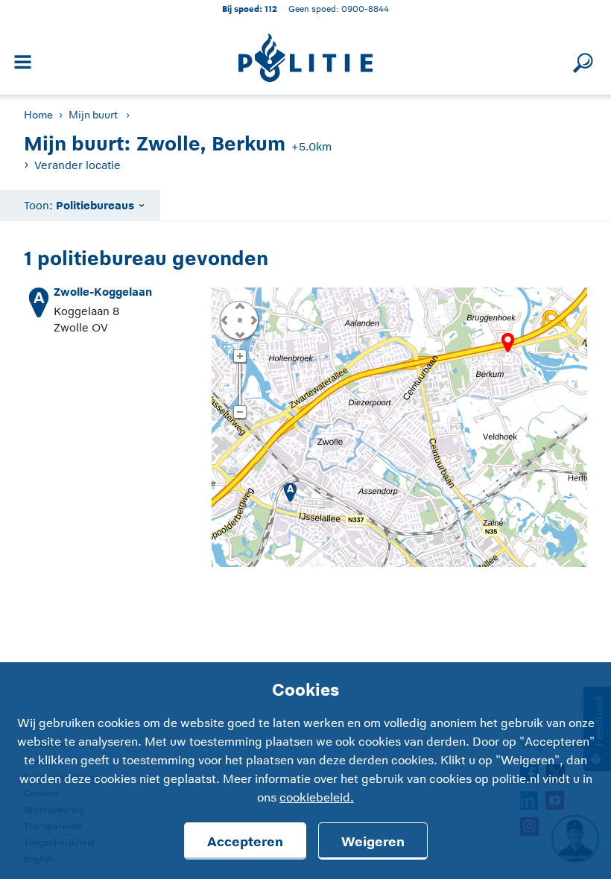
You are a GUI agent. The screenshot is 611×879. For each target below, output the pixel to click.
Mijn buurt (93, 114)
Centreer (239, 319)
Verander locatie (77, 165)
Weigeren (373, 842)
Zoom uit (239, 412)
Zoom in (239, 356)
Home (38, 114)
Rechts (252, 319)
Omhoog (239, 305)
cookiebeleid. (316, 797)
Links (224, 319)
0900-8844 (365, 8)
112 (271, 8)
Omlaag (239, 334)
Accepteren (245, 842)
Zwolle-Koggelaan (103, 292)
